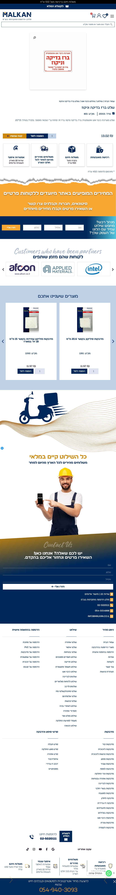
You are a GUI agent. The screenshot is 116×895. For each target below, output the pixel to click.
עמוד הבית (110, 101)
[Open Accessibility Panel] (2, 448)
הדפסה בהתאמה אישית (25, 630)
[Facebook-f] (47, 849)
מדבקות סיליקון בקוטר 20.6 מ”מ (84, 339)
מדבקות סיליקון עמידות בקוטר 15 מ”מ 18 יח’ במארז (31, 340)
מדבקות (109, 732)
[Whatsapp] (109, 873)
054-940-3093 (58, 890)
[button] (112, 16)
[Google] (53, 849)
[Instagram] (34, 849)
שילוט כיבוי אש (88, 101)
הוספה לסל (37, 136)
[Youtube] (40, 849)
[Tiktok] (27, 849)
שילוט (100, 101)
